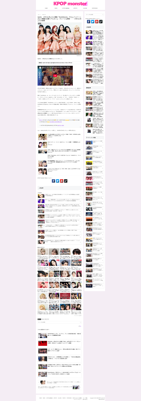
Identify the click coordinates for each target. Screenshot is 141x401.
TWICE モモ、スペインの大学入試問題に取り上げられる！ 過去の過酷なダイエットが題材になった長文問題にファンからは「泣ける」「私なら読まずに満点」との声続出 (43, 280)
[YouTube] (61, 181)
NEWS (40, 319)
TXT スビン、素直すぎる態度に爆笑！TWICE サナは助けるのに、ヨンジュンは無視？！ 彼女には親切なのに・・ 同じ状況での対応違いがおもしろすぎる (76, 302)
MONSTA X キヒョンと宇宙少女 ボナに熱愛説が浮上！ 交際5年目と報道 (76, 290)
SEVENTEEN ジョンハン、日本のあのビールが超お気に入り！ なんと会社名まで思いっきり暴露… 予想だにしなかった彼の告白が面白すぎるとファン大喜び (43, 302)
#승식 (41, 120)
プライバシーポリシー (78, 399)
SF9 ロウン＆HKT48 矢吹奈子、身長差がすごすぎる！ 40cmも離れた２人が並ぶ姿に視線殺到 (54, 290)
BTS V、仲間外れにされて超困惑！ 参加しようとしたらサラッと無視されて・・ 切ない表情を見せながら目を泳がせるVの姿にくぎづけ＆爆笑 (76, 258)
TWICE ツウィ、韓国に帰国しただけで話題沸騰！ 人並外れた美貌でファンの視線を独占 (65, 279)
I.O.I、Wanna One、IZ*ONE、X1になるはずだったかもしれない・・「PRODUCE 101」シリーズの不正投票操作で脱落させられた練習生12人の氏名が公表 (43, 269)
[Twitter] (57, 181)
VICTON (47, 319)
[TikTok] (65, 181)
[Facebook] (53, 181)
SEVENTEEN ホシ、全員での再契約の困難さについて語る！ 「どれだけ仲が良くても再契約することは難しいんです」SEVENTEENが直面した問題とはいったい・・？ (54, 280)
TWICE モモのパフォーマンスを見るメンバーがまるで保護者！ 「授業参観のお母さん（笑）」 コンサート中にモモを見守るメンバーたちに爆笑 (54, 302)
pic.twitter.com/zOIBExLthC (56, 121)
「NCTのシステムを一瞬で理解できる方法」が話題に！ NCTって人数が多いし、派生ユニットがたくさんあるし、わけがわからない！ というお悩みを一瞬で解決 (54, 313)
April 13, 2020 (61, 125)
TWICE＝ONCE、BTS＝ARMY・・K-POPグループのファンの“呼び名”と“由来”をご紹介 (76, 268)
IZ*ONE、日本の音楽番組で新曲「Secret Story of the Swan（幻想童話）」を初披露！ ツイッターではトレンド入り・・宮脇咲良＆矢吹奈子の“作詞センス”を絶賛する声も (65, 258)
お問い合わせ (85, 399)
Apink (44, 319)
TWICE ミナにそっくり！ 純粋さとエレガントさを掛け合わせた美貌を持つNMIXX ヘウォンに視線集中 (76, 279)
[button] (80, 322)
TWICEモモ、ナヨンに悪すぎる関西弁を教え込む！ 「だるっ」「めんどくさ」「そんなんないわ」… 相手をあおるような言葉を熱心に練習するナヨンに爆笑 (65, 313)
